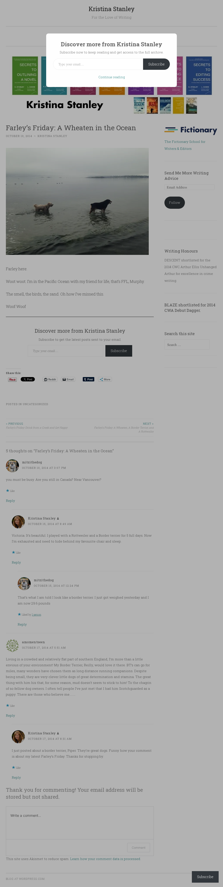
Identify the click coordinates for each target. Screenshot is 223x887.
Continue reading (111, 77)
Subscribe (156, 64)
